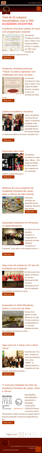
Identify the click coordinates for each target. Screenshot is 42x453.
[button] (3, 2)
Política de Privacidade (10, 450)
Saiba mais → (8, 57)
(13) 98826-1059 (34, 3)
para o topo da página (38, 449)
